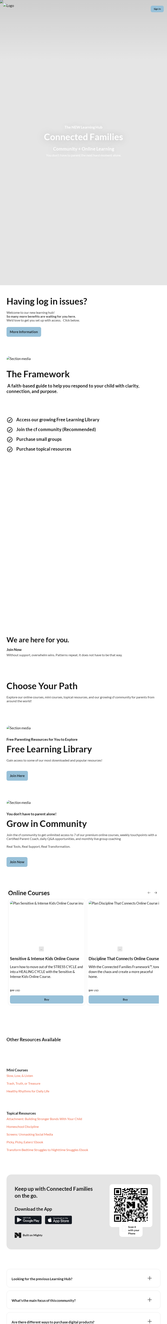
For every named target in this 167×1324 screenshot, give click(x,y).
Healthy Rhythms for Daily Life (28, 1091)
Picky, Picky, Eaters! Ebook (25, 1142)
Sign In (157, 8)
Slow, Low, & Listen (20, 1075)
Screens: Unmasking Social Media (30, 1134)
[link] (46, 952)
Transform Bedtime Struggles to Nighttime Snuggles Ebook (47, 1150)
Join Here (17, 776)
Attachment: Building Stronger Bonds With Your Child (44, 1119)
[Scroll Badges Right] (155, 892)
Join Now (17, 862)
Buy (46, 999)
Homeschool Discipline (23, 1126)
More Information (24, 332)
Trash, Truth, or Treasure (23, 1083)
